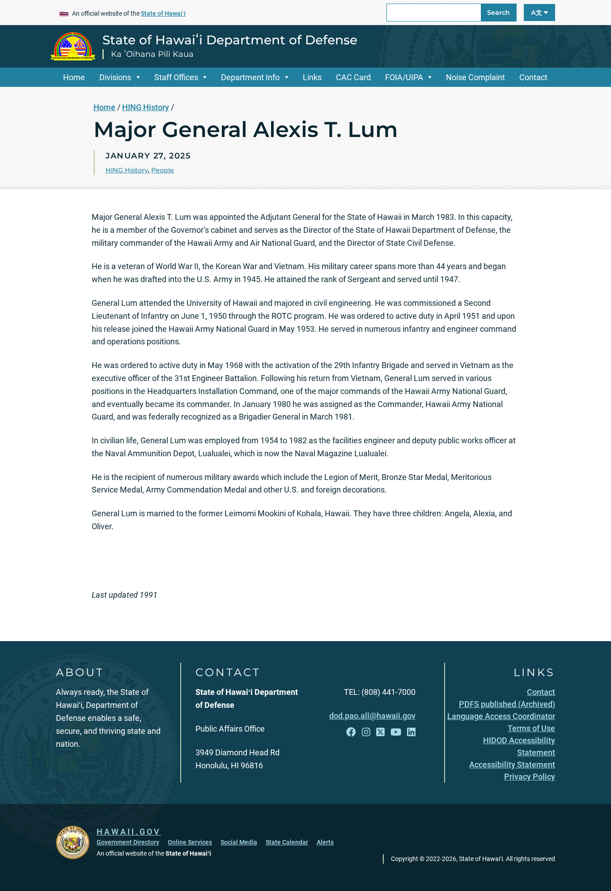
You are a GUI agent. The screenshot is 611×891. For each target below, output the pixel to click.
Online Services (190, 842)
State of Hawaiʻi (163, 13)
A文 (537, 13)
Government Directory (128, 842)
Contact (533, 77)
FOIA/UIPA (404, 77)
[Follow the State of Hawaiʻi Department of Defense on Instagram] (366, 732)
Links (312, 77)
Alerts (325, 842)
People (162, 170)
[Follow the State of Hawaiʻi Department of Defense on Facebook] (351, 732)
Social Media (239, 842)
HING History (145, 107)
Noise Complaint (475, 77)
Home (74, 77)
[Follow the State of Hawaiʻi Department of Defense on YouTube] (395, 732)
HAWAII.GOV (129, 831)
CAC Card (353, 77)
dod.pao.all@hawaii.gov (372, 715)
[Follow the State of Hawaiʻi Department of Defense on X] (380, 732)
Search (498, 13)
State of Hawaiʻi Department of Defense (229, 39)
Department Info (250, 77)
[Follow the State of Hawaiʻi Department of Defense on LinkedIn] (411, 732)
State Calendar (287, 842)
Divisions (115, 77)
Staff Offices (176, 77)
